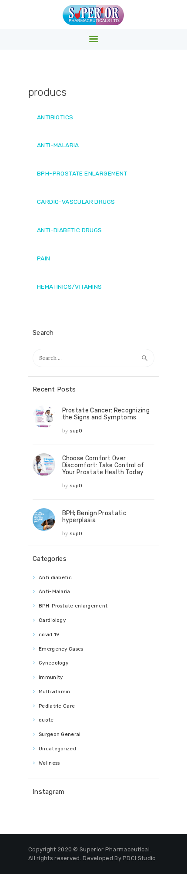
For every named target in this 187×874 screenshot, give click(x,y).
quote (46, 720)
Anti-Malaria (54, 591)
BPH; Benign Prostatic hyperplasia (94, 516)
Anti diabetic (55, 577)
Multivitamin (54, 691)
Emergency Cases (61, 649)
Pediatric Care (57, 706)
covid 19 (49, 634)
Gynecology (53, 663)
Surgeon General (60, 734)
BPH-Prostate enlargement (73, 606)
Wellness (49, 763)
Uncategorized (57, 749)
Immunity (51, 677)
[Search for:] (93, 357)
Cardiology (52, 620)
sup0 (76, 431)
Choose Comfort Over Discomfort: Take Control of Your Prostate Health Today (103, 465)
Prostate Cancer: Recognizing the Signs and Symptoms (106, 414)
